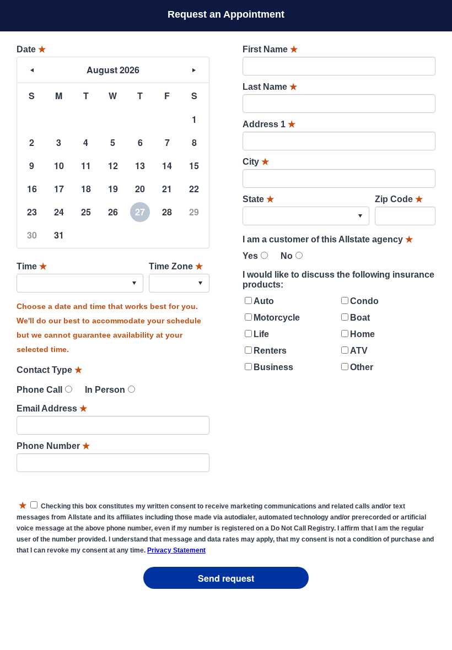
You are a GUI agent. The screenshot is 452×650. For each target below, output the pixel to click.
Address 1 (269, 124)
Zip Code (399, 199)
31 (59, 235)
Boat (360, 317)
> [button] (194, 70)
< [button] (32, 70)
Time (32, 266)
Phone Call (39, 389)
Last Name (270, 86)
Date (31, 49)
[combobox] (80, 283)
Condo (364, 301)
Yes (250, 256)
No (287, 256)
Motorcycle (277, 317)
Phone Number (53, 446)
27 (140, 211)
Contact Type (49, 370)
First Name (270, 49)
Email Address (52, 408)
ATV (359, 350)
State (258, 199)
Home (362, 334)
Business (273, 367)
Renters (270, 350)
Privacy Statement (176, 550)
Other (361, 367)
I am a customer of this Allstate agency (328, 239)
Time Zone (176, 266)
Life (261, 334)
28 (167, 211)
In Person (105, 389)
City (256, 161)
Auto (264, 301)
